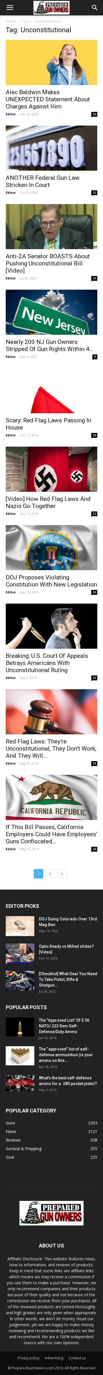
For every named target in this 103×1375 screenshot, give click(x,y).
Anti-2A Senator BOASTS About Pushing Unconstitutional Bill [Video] (48, 263)
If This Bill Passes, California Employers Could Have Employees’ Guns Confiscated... (51, 834)
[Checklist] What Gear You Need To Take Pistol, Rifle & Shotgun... (68, 979)
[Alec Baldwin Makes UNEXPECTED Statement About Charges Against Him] (51, 62)
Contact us (77, 1358)
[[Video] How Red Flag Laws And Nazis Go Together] (51, 469)
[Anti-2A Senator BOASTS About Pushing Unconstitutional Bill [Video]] (51, 226)
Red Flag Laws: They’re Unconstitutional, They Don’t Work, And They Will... (51, 748)
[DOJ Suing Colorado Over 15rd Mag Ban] (20, 926)
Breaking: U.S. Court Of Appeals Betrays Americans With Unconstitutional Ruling (47, 663)
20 (94, 114)
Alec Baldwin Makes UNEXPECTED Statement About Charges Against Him (48, 99)
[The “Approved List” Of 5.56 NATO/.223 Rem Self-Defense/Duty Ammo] (20, 1027)
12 (94, 514)
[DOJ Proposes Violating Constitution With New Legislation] (51, 547)
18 (94, 435)
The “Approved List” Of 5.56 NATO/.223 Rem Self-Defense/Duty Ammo (64, 1026)
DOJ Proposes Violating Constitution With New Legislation (51, 581)
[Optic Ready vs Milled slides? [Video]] (20, 953)
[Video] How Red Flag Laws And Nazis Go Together (48, 502)
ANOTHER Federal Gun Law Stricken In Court (43, 181)
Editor (11, 114)
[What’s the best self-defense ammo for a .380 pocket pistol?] (20, 1083)
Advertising (54, 1358)
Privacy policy (28, 1358)
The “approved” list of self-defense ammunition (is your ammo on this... (66, 1055)
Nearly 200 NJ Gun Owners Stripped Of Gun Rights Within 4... (50, 345)
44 (94, 678)
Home (11, 21)
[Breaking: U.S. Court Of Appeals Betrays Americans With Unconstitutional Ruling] (51, 626)
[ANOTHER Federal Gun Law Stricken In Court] (51, 148)
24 (94, 278)
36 (94, 592)
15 (94, 193)
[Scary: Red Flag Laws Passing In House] (51, 390)
